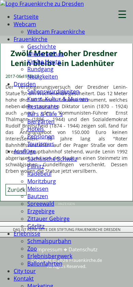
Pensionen (41, 136)
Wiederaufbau (45, 54)
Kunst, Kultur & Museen (57, 99)
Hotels (35, 129)
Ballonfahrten (44, 263)
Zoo (32, 248)
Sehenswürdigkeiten (53, 91)
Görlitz (35, 226)
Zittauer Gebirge (48, 218)
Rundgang (40, 69)
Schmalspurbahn (49, 241)
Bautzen (37, 196)
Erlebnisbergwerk (49, 256)
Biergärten (41, 121)
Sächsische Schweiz (52, 159)
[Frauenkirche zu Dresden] (42, 3)
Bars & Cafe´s (45, 114)
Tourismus (40, 144)
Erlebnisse (27, 233)
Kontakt (24, 278)
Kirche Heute (44, 61)
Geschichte (41, 46)
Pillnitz (35, 166)
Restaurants (43, 106)
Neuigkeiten (42, 76)
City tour (25, 271)
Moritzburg (41, 181)
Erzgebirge (41, 211)
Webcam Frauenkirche (56, 31)
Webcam (25, 24)
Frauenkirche (30, 39)
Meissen (37, 188)
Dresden (25, 84)
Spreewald (40, 203)
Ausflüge (25, 151)
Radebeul (39, 174)
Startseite (26, 16)
